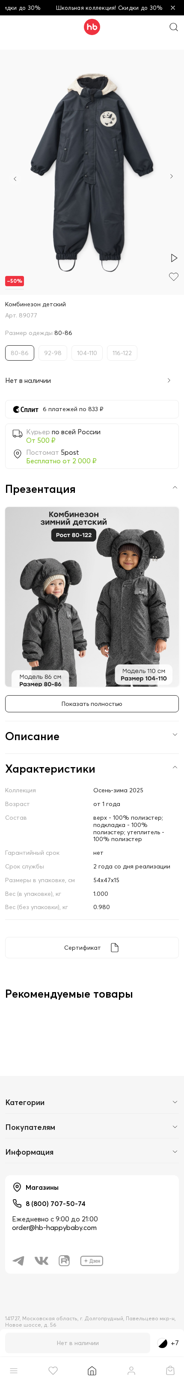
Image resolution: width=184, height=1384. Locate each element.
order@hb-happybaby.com (54, 1227)
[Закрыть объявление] (173, 8)
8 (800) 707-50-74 (56, 1203)
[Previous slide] (15, 178)
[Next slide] (171, 177)
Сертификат (82, 947)
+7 (175, 1343)
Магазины (42, 1187)
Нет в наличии (78, 1343)
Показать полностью (92, 704)
